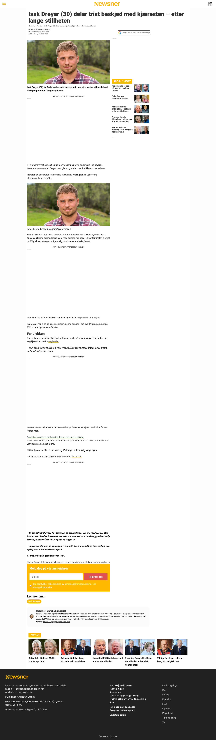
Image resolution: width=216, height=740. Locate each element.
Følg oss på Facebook (122, 707)
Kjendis (39, 26)
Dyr (164, 690)
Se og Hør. (77, 456)
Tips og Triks (169, 717)
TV (163, 722)
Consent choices (108, 736)
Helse (165, 694)
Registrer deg (95, 577)
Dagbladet (53, 341)
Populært (167, 713)
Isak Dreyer (34, 601)
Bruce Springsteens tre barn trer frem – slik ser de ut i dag (55, 437)
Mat (164, 704)
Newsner (31, 26)
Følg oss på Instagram (122, 710)
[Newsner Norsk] (107, 3)
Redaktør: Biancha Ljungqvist (39, 29)
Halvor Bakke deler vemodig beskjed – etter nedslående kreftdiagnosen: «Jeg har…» (68, 562)
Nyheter (166, 708)
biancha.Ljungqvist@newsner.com (56, 622)
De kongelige (169, 685)
